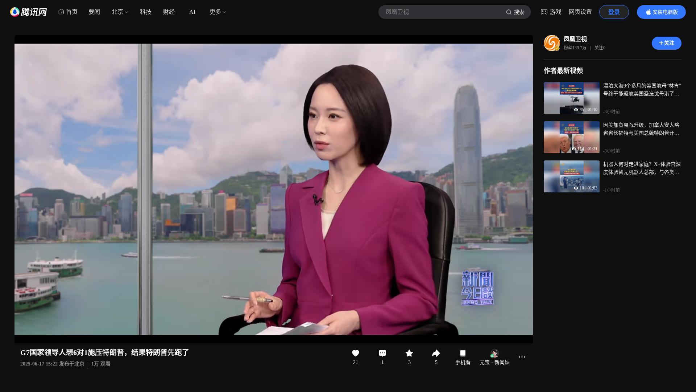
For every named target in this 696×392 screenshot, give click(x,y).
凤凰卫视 (575, 39)
